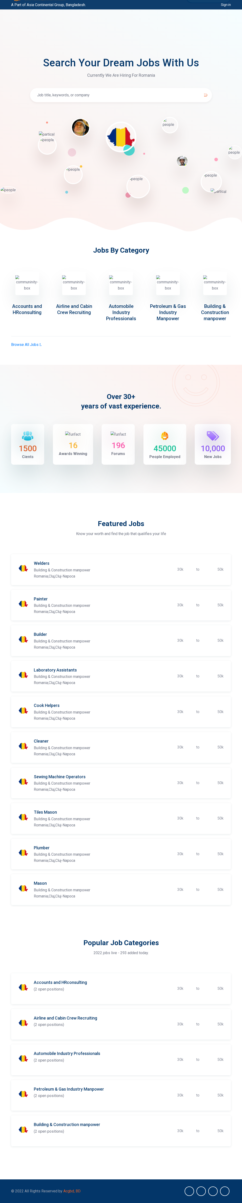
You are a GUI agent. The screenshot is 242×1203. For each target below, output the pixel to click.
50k (220, 569)
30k (180, 569)
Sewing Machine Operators (60, 776)
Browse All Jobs (25, 344)
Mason (40, 883)
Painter (41, 598)
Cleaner (41, 741)
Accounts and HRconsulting (60, 982)
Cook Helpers (47, 705)
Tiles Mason (45, 812)
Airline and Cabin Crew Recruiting (65, 1018)
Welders (41, 563)
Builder (40, 634)
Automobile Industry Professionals (121, 312)
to (197, 569)
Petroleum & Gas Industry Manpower (168, 312)
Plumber (42, 847)
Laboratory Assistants (55, 669)
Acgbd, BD (72, 1191)
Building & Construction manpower (215, 312)
